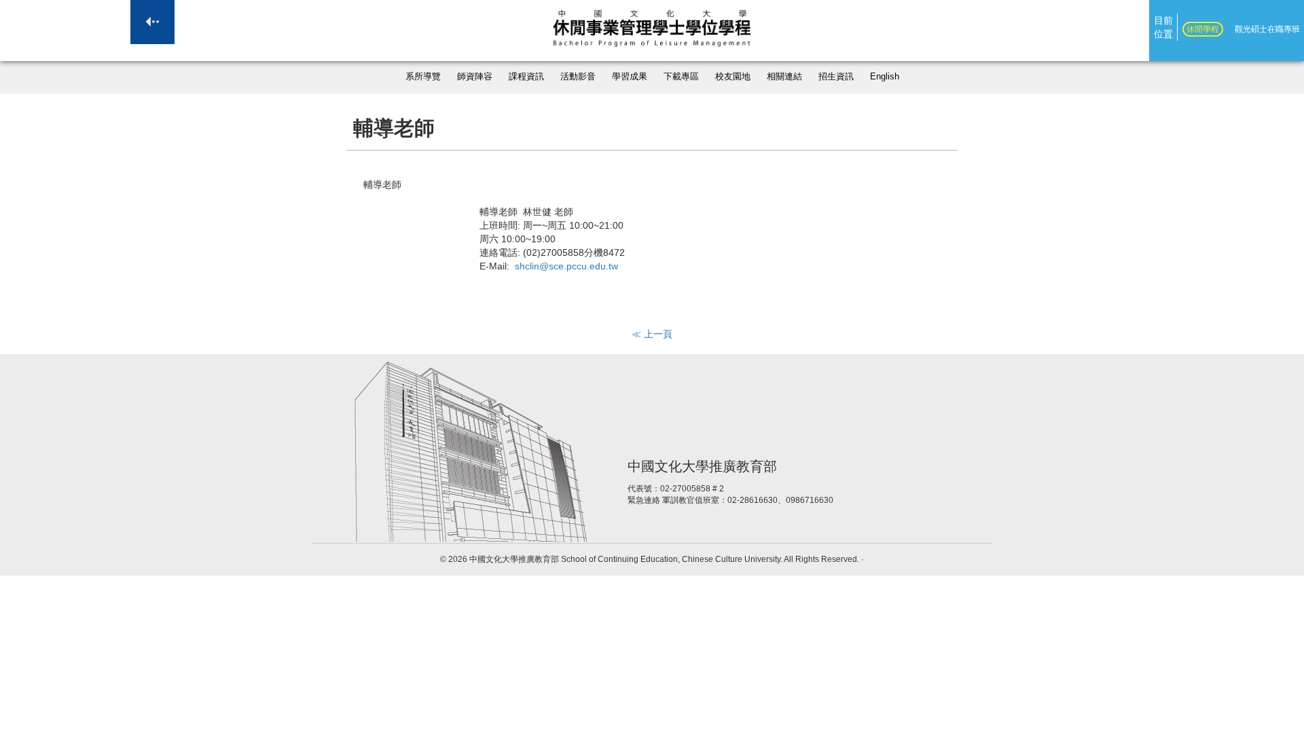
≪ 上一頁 (652, 333)
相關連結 (784, 76)
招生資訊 (836, 76)
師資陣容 (474, 76)
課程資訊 (526, 76)
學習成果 (629, 76)
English (884, 76)
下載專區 (681, 76)
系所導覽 (423, 76)
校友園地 (732, 76)
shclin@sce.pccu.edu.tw (566, 266)
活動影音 (578, 76)
